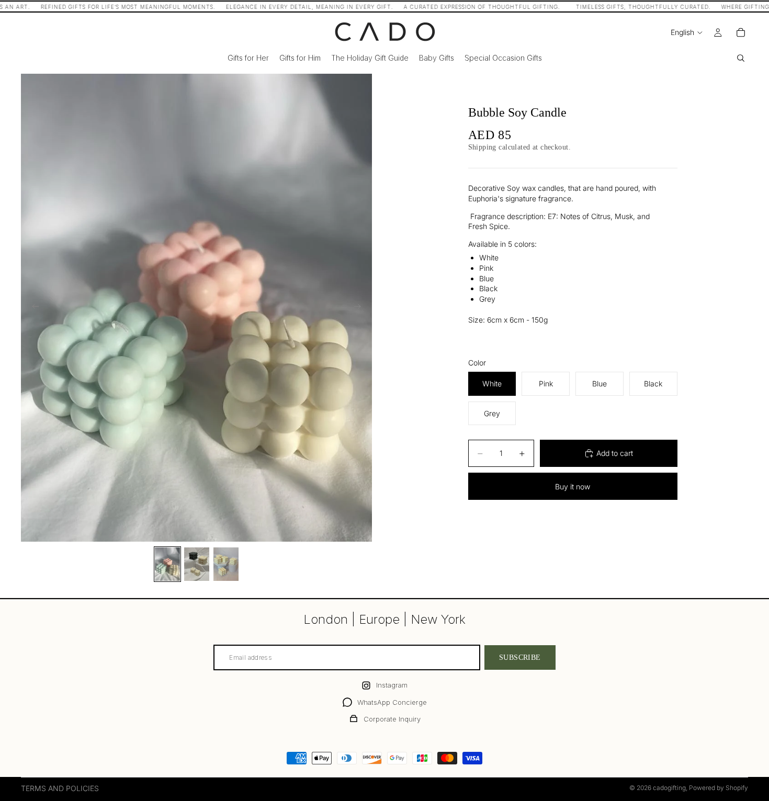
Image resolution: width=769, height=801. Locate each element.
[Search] (740, 58)
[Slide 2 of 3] (196, 564)
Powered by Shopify (718, 788)
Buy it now (572, 486)
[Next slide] (360, 307)
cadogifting (669, 788)
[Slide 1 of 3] (167, 564)
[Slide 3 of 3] (226, 564)
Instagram (392, 685)
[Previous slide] (32, 307)
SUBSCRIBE (520, 657)
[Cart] (740, 32)
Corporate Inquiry (392, 719)
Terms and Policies (60, 788)
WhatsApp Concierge (392, 702)
